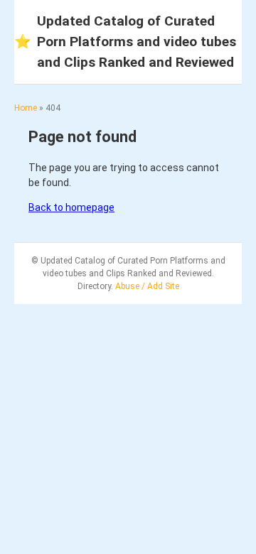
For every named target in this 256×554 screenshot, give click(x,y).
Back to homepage (71, 207)
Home (25, 108)
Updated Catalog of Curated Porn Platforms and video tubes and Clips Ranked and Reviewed (125, 41)
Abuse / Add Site (147, 286)
